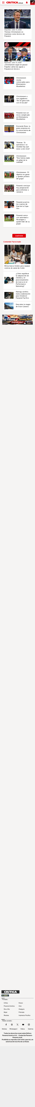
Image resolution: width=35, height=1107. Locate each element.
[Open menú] (3, 2)
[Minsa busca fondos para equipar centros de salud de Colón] (17, 254)
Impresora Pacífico (24, 1015)
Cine (20, 1006)
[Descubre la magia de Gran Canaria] (9, 306)
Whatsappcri (13, 1029)
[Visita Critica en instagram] (29, 1024)
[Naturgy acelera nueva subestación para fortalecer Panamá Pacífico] (9, 295)
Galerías (30, 1029)
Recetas (6, 1015)
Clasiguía (21, 1009)
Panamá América (9, 1006)
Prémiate (21, 1012)
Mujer (5, 1012)
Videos (22, 1029)
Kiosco (21, 1003)
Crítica (6, 1003)
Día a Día (7, 1009)
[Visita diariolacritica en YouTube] (23, 1024)
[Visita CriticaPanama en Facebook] (6, 1024)
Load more (19, 236)
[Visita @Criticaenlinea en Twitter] (12, 1024)
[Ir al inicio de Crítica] (14, 2)
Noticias (4, 1029)
